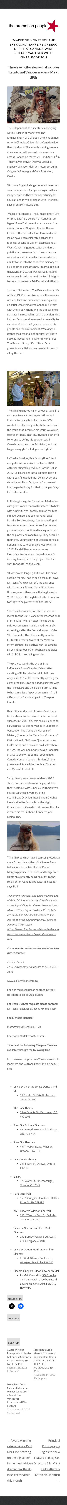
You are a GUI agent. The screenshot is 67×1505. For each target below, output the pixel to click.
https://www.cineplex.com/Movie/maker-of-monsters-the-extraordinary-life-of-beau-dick (33, 1063)
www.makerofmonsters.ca (22, 980)
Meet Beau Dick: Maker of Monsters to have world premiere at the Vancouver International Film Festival (17, 1395)
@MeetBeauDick (31, 1026)
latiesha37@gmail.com (42, 1008)
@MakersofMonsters (33, 1036)
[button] (33, 104)
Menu (33, 12)
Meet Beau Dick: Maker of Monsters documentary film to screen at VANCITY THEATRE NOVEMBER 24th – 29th (45, 1360)
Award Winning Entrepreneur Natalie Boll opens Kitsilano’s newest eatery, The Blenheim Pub (19, 1356)
